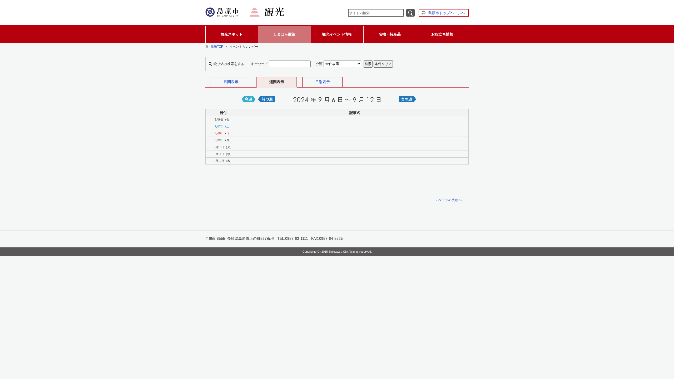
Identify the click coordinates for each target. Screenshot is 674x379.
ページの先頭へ (450, 200)
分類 (319, 64)
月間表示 (231, 82)
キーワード (259, 64)
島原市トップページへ (446, 13)
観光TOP (217, 46)
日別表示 (322, 82)
